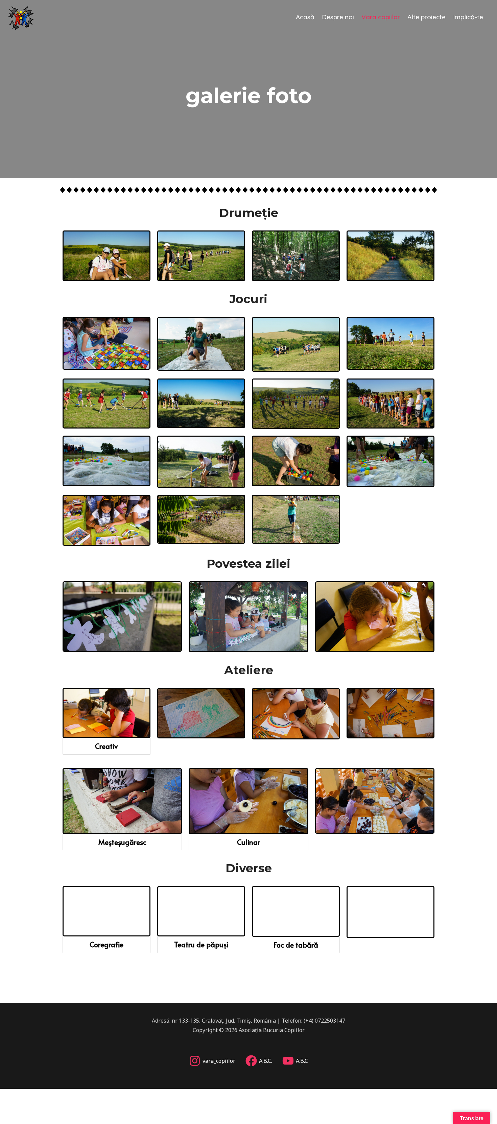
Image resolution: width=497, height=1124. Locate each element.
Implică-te (468, 17)
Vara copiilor (380, 17)
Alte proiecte (426, 17)
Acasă (305, 17)
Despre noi (338, 17)
